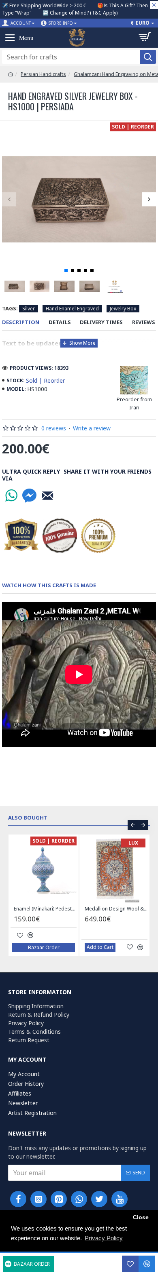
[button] (9, 199)
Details (60, 322)
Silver (28, 308)
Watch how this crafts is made (49, 585)
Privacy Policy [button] (104, 1238)
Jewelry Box (123, 308)
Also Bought (27, 817)
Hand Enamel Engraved (72, 308)
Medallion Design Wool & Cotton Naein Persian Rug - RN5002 (116, 909)
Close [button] (141, 1217)
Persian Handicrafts (43, 74)
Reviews (143, 322)
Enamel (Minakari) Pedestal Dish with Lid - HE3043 (45, 909)
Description (20, 322)
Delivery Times (101, 322)
